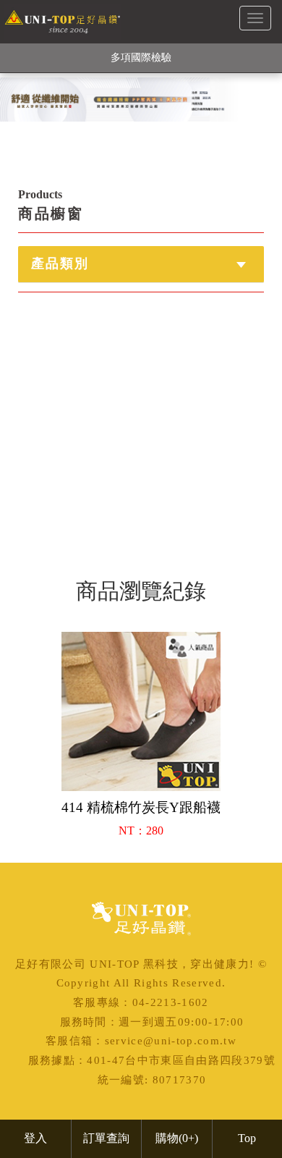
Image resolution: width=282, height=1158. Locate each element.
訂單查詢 (106, 1138)
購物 (176, 1138)
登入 (35, 1138)
